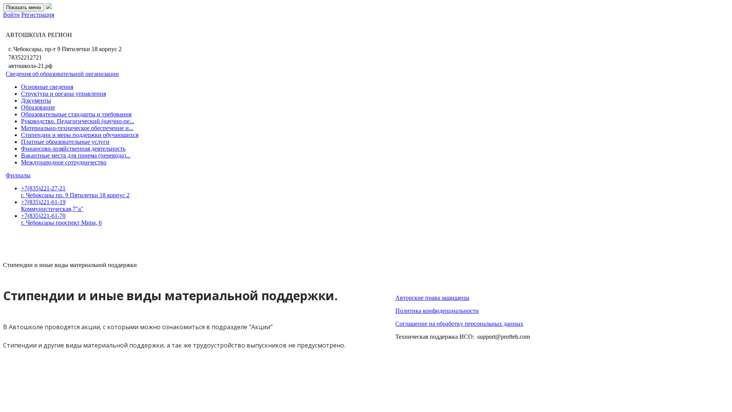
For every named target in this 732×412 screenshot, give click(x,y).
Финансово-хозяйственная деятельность (73, 148)
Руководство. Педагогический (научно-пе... (77, 121)
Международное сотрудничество (63, 162)
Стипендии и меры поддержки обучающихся (79, 135)
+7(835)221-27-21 (75, 191)
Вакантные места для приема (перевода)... (75, 155)
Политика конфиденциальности (437, 310)
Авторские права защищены (432, 298)
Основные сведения (47, 87)
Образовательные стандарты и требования (76, 114)
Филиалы (18, 175)
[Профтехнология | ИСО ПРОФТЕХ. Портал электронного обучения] (49, 7)
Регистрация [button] (37, 14)
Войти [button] (11, 14)
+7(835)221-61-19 (52, 205)
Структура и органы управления (63, 93)
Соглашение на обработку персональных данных (459, 323)
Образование (38, 107)
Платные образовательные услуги (65, 141)
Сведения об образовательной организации (62, 74)
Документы (36, 100)
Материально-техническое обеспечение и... (77, 128)
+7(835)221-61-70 (61, 219)
